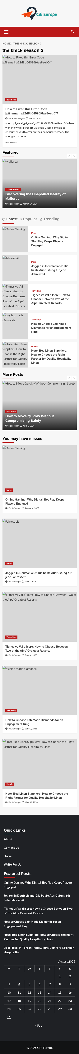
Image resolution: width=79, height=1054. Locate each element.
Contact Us (11, 847)
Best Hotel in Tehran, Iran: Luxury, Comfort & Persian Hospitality (39, 950)
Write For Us (12, 864)
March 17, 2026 (30, 204)
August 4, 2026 (32, 508)
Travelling (36, 291)
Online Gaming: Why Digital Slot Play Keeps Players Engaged (49, 241)
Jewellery (36, 320)
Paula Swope (14, 508)
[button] (6, 31)
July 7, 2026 (30, 581)
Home (8, 856)
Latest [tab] (11, 219)
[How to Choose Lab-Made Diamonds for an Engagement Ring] (15, 317)
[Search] (72, 31)
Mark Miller (13, 204)
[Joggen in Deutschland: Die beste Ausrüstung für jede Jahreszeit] (10, 257)
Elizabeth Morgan (16, 118)
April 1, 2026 (29, 426)
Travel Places (13, 189)
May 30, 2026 (31, 802)
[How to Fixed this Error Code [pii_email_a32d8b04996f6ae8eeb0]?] (39, 79)
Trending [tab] (50, 219)
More (33, 233)
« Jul (38, 1025)
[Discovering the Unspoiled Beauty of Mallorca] (39, 183)
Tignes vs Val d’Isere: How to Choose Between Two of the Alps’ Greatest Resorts (50, 299)
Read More (11, 142)
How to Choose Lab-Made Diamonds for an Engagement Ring (51, 327)
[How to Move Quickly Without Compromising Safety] (39, 405)
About (8, 839)
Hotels (34, 346)
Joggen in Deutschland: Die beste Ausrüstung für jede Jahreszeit (49, 270)
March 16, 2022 (36, 118)
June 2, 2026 (31, 729)
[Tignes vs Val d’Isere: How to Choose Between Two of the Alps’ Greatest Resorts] (15, 296)
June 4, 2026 (31, 655)
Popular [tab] (29, 219)
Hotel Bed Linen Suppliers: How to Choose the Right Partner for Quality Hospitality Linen (39, 937)
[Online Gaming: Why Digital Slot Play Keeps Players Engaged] (13, 228)
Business (11, 100)
